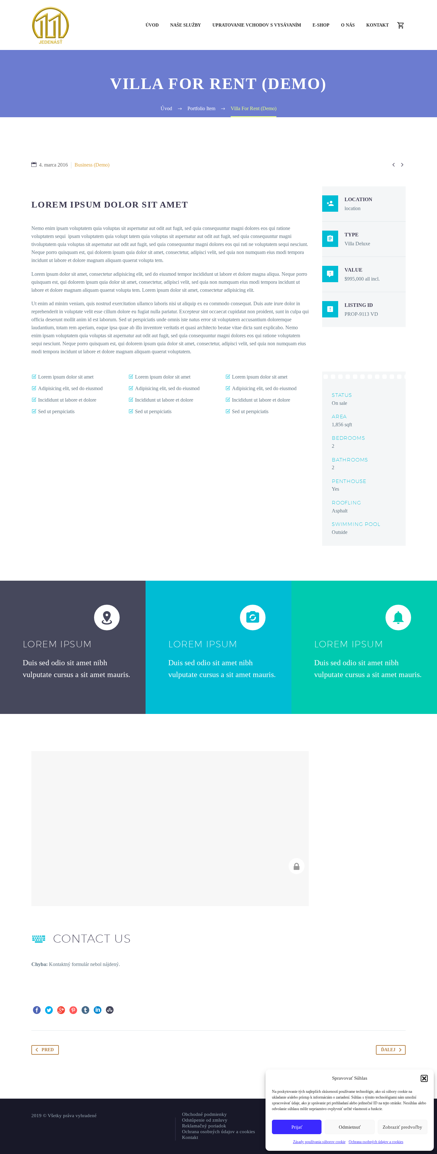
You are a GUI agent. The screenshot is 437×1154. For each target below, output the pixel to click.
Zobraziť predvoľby (402, 1127)
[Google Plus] (61, 1010)
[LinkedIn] (97, 1010)
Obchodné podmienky (204, 1114)
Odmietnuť (350, 1127)
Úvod (152, 25)
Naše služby (185, 25)
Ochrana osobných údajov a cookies (376, 1142)
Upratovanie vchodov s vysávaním (256, 25)
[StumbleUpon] (110, 1010)
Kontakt (377, 25)
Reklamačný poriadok (204, 1125)
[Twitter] (49, 1010)
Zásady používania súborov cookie (319, 1142)
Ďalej (388, 1049)
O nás (348, 25)
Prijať (296, 1127)
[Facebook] (37, 1010)
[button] (424, 1078)
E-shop (321, 25)
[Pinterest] (73, 1010)
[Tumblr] (85, 1010)
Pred (48, 1049)
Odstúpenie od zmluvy (204, 1120)
